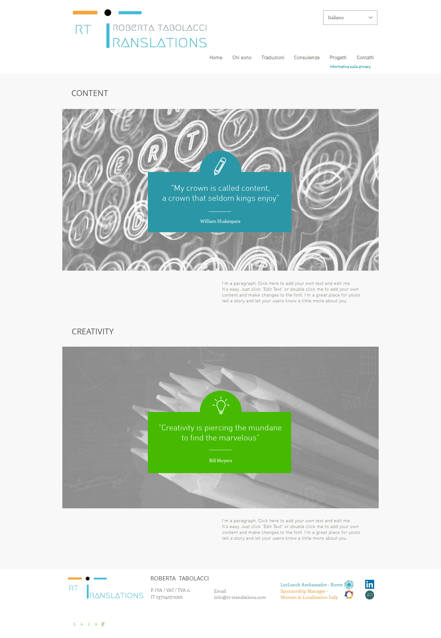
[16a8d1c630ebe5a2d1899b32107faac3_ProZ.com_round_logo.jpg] (369, 595)
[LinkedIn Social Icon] (369, 584)
